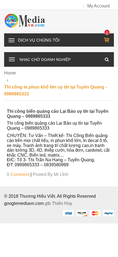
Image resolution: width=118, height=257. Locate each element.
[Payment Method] (68, 213)
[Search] (107, 59)
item (107, 33)
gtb (48, 203)
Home (10, 73)
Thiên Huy (62, 203)
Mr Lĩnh (61, 174)
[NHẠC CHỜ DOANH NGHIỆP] (12, 59)
